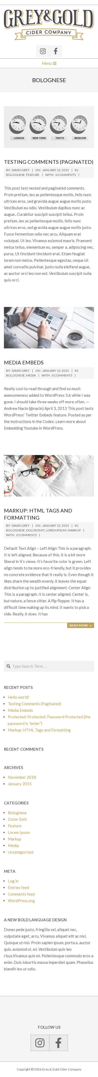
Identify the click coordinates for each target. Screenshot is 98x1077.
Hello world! (18, 697)
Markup (74, 530)
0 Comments (65, 175)
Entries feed (18, 887)
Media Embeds (24, 362)
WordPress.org (21, 900)
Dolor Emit (35, 530)
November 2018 (22, 777)
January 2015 (20, 783)
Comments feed (21, 894)
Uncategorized (20, 852)
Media (31, 375)
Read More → (81, 625)
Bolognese (15, 175)
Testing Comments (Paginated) (48, 162)
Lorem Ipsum (56, 530)
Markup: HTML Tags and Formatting (39, 730)
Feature (32, 175)
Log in (13, 881)
